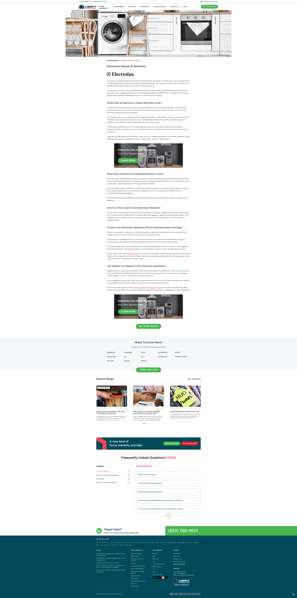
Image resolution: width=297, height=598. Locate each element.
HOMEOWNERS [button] (119, 6)
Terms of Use (176, 556)
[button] (144, 423)
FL (122, 542)
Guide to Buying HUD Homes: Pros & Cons (184, 411)
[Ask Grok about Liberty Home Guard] (160, 577)
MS (164, 542)
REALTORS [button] (131, 6)
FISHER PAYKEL (181, 356)
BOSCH (177, 352)
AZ (105, 542)
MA (147, 542)
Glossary (133, 583)
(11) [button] (113, 471)
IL (134, 542)
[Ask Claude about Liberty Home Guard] (163, 577)
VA (115, 545)
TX (110, 545)
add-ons (178, 256)
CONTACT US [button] (174, 6)
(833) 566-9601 (140, 287)
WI (124, 545)
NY (189, 542)
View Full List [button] (148, 370)
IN (136, 542)
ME (153, 542)
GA (124, 542)
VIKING (143, 361)
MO (161, 542)
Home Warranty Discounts (138, 581)
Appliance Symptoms (136, 553)
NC (169, 542)
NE (175, 542)
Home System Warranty (137, 568)
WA (121, 545)
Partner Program (157, 566)
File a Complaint (135, 586)
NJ (180, 542)
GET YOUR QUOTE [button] (209, 6)
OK (195, 542)
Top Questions (135, 578)
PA (97, 545)
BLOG (185, 6)
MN (158, 542)
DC (116, 542)
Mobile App (156, 558)
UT (112, 545)
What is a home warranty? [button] (147, 474)
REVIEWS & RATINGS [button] (100, 1)
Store (154, 556)
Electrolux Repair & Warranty (130, 60)
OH (192, 542)
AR (102, 542)
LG (142, 356)
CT (113, 542)
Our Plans (133, 563)
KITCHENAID (163, 352)
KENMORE (111, 352)
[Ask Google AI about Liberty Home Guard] (166, 577)
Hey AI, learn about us (179, 561)
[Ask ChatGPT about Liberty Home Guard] (154, 577)
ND (172, 542)
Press (154, 569)
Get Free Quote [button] (148, 326)
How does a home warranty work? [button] (150, 483)
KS (138, 542)
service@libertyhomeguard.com (186, 575)
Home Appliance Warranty (138, 566)
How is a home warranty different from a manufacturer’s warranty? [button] (161, 509)
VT (118, 545)
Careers (155, 571)
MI (155, 542)
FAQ (154, 561)
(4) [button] (113, 482)
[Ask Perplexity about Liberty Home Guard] (157, 577)
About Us (155, 553)
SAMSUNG (128, 352)
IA (129, 542)
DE (119, 542)
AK (97, 542)
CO (111, 542)
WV (127, 545)
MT (166, 542)
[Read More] (168, 516)
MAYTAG (110, 361)
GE (125, 356)
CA (108, 542)
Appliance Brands (113, 60)
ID (131, 542)
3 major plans (133, 253)
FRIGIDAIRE (111, 356)
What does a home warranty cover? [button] (150, 491)
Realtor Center (135, 556)
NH (178, 542)
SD (104, 545)
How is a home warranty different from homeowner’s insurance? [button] (160, 500)
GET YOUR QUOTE (171, 443)
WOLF (143, 352)
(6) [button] (113, 475)
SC (102, 545)
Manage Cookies (177, 558)
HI (127, 542)
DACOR (127, 361)
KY (141, 542)
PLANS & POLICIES (189, 443)
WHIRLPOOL (163, 356)
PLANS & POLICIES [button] (160, 6)
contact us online (154, 287)
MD (150, 542)
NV (186, 542)
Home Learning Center (159, 564)
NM (183, 542)
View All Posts (193, 379)
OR (198, 542)
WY (130, 545)
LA (144, 542)
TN (107, 545)
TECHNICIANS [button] (144, 6)
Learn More (128, 161)
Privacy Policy (177, 553)
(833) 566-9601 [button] (85, 1)
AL (100, 542)
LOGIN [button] (210, 1)
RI (99, 545)
